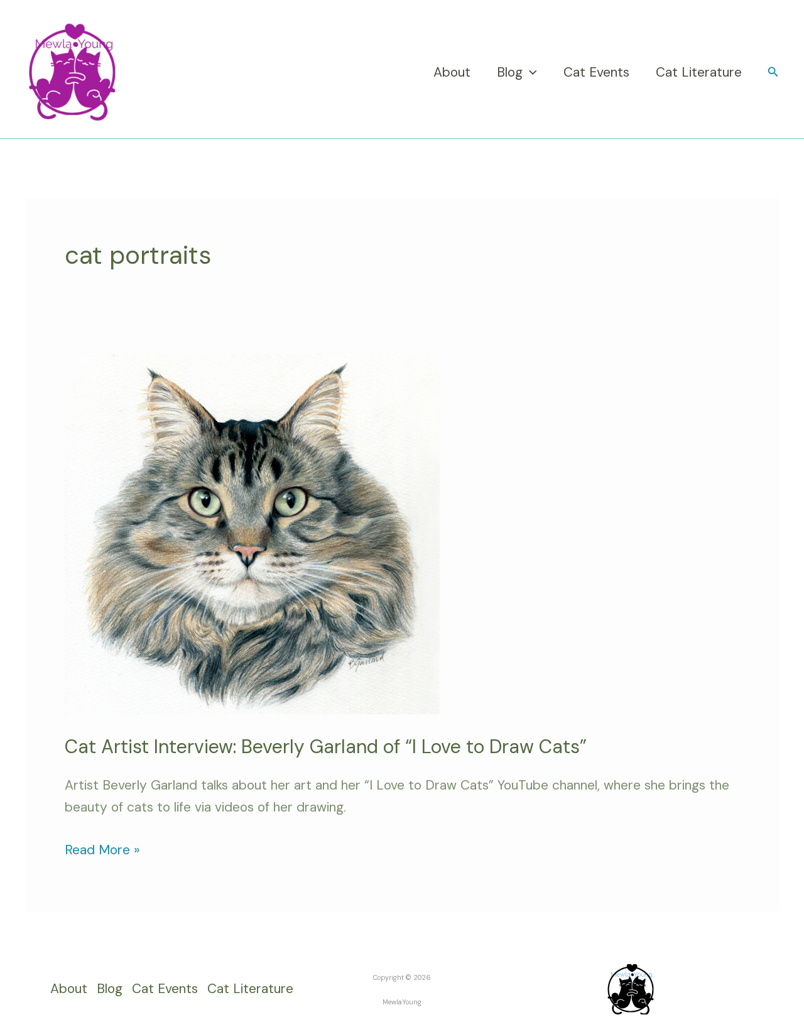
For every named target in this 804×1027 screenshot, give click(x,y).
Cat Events (596, 72)
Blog (510, 72)
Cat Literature (699, 72)
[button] (530, 72)
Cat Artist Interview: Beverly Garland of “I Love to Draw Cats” (326, 746)
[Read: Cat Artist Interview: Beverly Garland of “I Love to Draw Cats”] (252, 533)
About (451, 72)
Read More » (102, 849)
